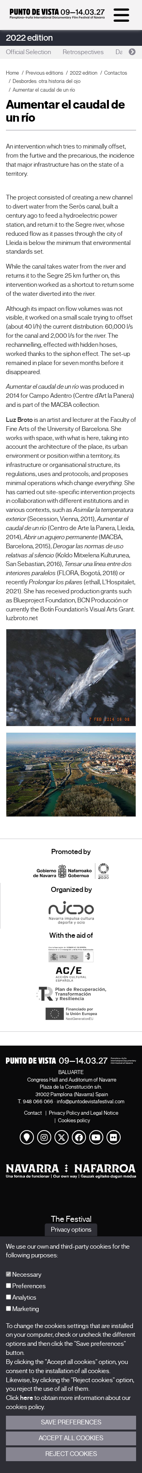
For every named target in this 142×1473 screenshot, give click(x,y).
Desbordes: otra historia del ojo (46, 81)
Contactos (115, 73)
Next (132, 52)
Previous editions (44, 73)
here (26, 1398)
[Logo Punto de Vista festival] (71, 1060)
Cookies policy (74, 1120)
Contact (33, 1113)
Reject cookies (71, 1454)
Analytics (23, 1298)
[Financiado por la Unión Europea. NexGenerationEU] (71, 1014)
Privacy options (71, 1230)
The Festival (71, 1219)
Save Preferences (71, 1422)
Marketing (25, 1309)
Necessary (26, 1275)
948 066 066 (38, 1101)
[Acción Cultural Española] (71, 974)
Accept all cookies (71, 1438)
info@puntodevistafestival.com (90, 1101)
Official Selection (28, 52)
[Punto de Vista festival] (57, 17)
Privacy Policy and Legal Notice (83, 1113)
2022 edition (29, 37)
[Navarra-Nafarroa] (71, 1171)
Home (12, 73)
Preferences (28, 1286)
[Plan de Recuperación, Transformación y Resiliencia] (71, 994)
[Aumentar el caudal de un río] (71, 677)
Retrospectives (83, 52)
